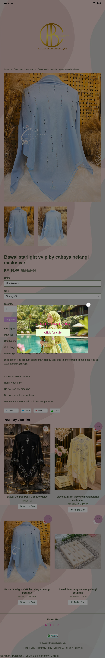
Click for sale (53, 332)
